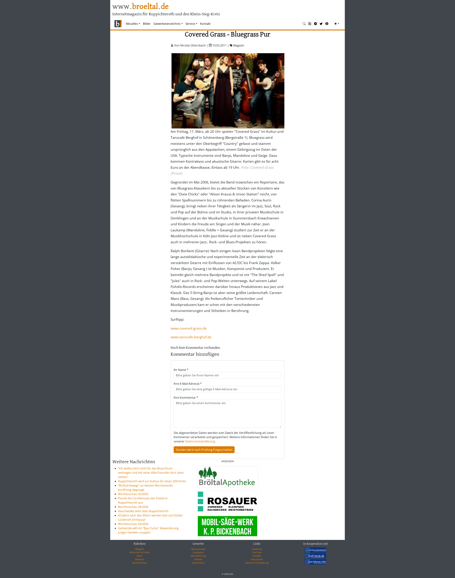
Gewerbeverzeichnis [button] (167, 24)
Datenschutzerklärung (200, 441)
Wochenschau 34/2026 (133, 507)
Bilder (147, 24)
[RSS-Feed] (310, 23)
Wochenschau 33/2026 (133, 524)
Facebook (257, 549)
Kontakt (205, 24)
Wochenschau (139, 562)
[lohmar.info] (315, 561)
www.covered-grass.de (189, 328)
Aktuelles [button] (132, 24)
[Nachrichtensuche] (304, 23)
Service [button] (190, 24)
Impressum (257, 559)
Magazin (139, 549)
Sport (140, 555)
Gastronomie (198, 549)
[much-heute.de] (315, 556)
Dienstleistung (198, 555)
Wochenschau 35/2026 (133, 494)
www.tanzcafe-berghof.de (191, 337)
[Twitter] (321, 23)
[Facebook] (327, 23)
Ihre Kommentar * (186, 398)
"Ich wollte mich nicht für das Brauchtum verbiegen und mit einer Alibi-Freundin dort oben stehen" (151, 472)
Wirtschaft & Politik (140, 552)
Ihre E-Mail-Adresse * (188, 384)
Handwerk (198, 552)
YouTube (257, 552)
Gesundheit (198, 562)
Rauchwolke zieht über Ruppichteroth (143, 511)
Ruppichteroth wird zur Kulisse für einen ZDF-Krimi (152, 481)
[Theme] (337, 23)
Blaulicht (139, 559)
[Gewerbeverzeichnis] (227, 477)
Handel (198, 559)
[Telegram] (315, 23)
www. (140, 7)
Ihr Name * (181, 370)
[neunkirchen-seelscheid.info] (315, 550)
